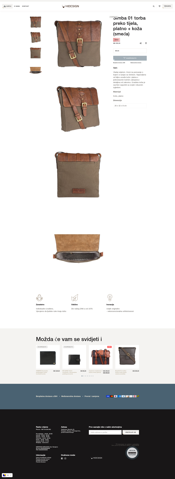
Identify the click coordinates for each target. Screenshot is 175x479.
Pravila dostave (41, 462)
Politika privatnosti (42, 460)
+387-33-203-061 (46, 429)
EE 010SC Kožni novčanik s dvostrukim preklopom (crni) (69, 372)
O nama (17, 6)
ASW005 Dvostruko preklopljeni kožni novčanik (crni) (42, 372)
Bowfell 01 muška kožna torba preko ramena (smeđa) (121, 372)
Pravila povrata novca (42, 459)
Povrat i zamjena (92, 396)
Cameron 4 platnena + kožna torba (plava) (95, 371)
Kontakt (25, 6)
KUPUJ (8, 6)
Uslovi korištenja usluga (43, 457)
